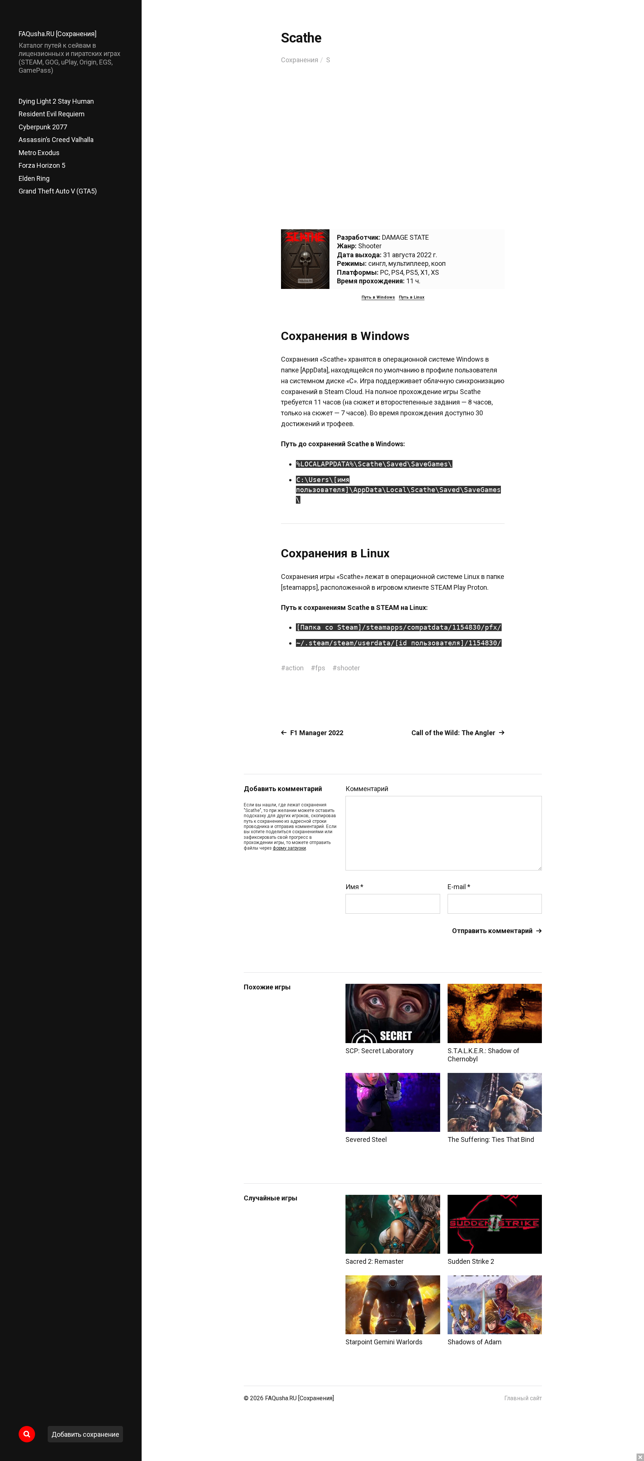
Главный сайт (523, 1398)
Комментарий (366, 788)
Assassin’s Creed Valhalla (56, 140)
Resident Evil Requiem (52, 114)
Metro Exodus (39, 153)
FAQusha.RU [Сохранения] (58, 34)
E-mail (459, 887)
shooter (348, 668)
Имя (354, 887)
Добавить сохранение (85, 1434)
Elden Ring (34, 178)
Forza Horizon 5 (42, 165)
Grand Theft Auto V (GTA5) (58, 191)
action (294, 668)
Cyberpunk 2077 (43, 127)
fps (320, 668)
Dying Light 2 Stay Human (56, 101)
